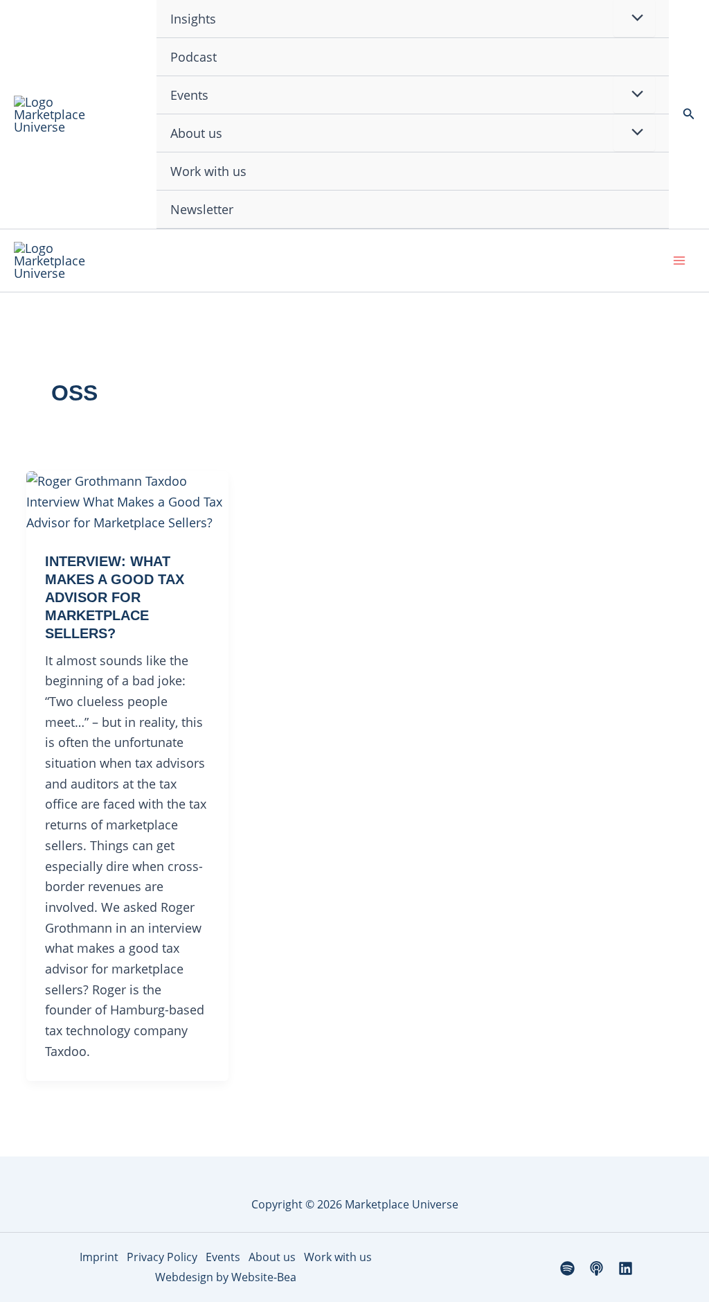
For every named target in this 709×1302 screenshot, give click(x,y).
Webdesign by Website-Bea (225, 1277)
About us (196, 133)
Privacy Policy (162, 1257)
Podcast (193, 57)
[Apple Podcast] (596, 1268)
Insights (193, 18)
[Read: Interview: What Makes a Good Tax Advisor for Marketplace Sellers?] (127, 501)
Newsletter (201, 209)
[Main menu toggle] (679, 261)
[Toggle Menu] (634, 94)
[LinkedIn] (625, 1268)
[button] (689, 114)
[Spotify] (567, 1268)
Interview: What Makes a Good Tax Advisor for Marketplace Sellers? (114, 597)
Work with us (208, 171)
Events (189, 95)
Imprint (99, 1257)
